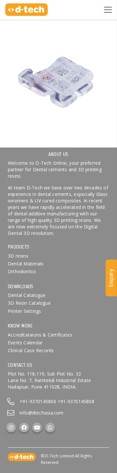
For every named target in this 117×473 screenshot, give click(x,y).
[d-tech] (26, 9)
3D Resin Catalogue (29, 303)
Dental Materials (26, 264)
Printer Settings (24, 311)
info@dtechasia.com (42, 413)
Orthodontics (22, 271)
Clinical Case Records (31, 350)
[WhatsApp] (50, 427)
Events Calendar (25, 342)
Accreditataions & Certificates (40, 335)
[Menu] (108, 10)
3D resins (18, 256)
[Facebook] (24, 427)
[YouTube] (37, 427)
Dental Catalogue (27, 295)
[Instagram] (11, 427)
